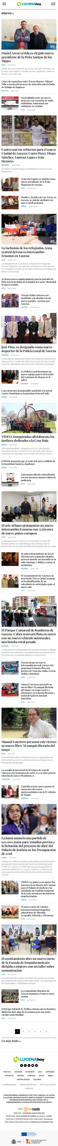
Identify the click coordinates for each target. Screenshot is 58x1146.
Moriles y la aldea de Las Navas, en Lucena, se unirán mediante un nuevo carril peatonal (38, 200)
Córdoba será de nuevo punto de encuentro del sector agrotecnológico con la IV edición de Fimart (38, 790)
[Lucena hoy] (29, 1061)
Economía (30, 1072)
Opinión (20, 1076)
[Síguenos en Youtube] (32, 1065)
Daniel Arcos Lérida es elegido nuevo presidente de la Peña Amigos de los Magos (27, 57)
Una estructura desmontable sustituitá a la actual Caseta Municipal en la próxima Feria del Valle (26, 392)
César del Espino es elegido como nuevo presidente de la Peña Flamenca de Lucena (38, 181)
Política (7, 1072)
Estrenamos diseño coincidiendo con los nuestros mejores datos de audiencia (38, 477)
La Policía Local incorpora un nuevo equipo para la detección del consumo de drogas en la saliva (37, 376)
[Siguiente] (46, 1031)
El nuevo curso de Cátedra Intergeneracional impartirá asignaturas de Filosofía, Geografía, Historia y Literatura (37, 911)
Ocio (40, 1072)
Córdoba (31, 1076)
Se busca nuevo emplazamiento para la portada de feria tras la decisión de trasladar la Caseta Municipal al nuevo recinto (28, 281)
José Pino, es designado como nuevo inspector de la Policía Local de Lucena (28, 349)
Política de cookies (48, 1085)
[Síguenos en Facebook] (21, 1065)
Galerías (37, 1080)
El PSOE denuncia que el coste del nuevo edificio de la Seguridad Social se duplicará (28, 462)
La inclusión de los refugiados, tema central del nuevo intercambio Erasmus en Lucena (26, 252)
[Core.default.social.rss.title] (36, 1065)
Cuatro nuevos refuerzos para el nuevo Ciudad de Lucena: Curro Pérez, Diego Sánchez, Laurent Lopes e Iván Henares (28, 155)
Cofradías (50, 1072)
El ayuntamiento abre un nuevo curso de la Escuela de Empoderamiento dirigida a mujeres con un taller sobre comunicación (27, 964)
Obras (50, 1076)
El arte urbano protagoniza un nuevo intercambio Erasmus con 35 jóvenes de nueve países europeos (27, 529)
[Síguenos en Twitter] (25, 1065)
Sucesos (18, 1072)
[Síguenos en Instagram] (29, 1065)
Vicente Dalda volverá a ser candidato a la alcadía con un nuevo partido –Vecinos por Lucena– (36, 299)
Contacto (29, 1088)
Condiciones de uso (28, 1085)
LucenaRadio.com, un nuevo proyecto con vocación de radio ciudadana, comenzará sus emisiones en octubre (37, 102)
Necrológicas (23, 1080)
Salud (41, 1076)
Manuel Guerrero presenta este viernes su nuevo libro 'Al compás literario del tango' (29, 745)
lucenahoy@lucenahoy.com (41, 1122)
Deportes (9, 1076)
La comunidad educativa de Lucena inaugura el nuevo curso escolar (37, 993)
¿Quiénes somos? (9, 1085)
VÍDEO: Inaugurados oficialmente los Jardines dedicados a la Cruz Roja (27, 438)
